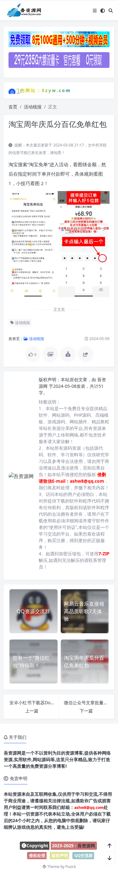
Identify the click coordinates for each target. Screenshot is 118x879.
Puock (70, 866)
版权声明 (60, 855)
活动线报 (33, 107)
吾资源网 (86, 846)
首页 (12, 107)
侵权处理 (37, 855)
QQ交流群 (83, 855)
